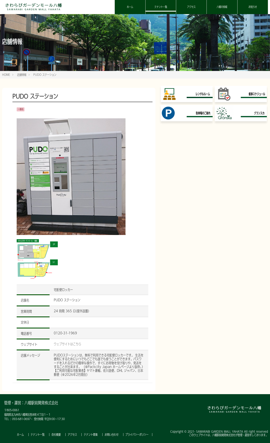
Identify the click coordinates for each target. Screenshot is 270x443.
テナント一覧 (160, 6)
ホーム (130, 6)
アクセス (191, 6)
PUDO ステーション (44, 74)
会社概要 (56, 434)
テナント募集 (91, 434)
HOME (6, 74)
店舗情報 (21, 74)
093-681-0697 (21, 419)
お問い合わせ (112, 434)
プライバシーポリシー (136, 434)
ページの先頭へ (261, 434)
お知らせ (252, 6)
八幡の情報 (222, 6)
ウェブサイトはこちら (67, 344)
